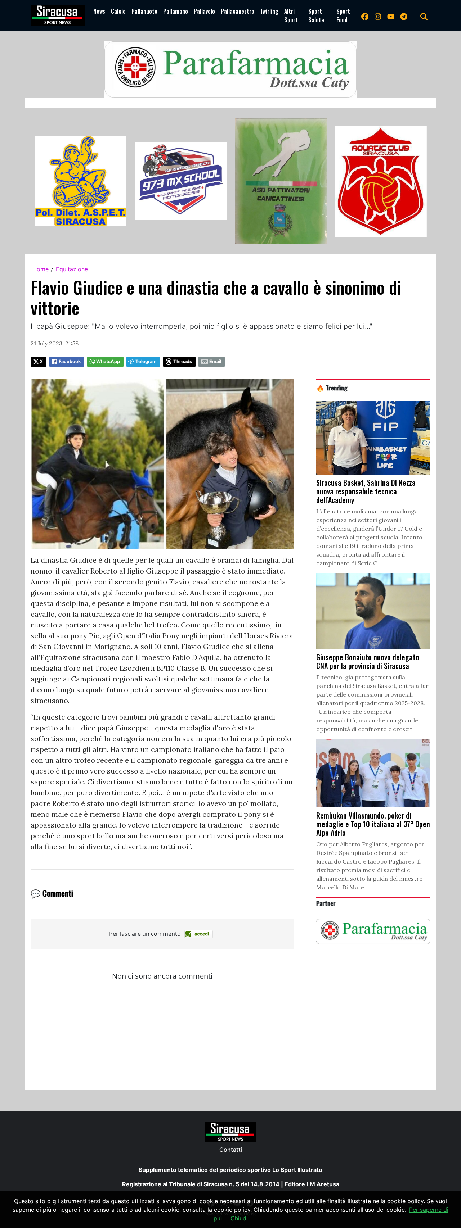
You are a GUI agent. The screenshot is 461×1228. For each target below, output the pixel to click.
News (99, 11)
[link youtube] (390, 15)
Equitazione (72, 269)
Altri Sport (291, 15)
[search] (423, 15)
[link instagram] (377, 15)
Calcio (118, 11)
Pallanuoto (144, 11)
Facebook (70, 361)
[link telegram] (403, 15)
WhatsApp (108, 361)
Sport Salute (316, 15)
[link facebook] (364, 15)
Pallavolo (204, 11)
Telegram (146, 361)
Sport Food (343, 15)
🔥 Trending (332, 387)
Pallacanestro (237, 11)
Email (215, 361)
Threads (182, 361)
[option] (81, 181)
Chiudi (239, 1218)
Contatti (230, 1149)
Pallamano (175, 11)
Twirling (269, 11)
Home (40, 269)
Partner (326, 903)
